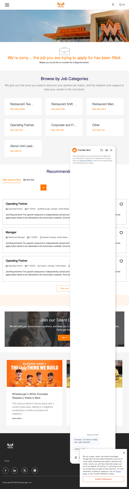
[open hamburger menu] (7, 5)
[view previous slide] (43, 187)
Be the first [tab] (28, 180)
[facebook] (6, 470)
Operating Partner (16, 204)
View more (64, 289)
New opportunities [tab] (12, 180)
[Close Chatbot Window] (111, 150)
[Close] (124, 453)
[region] (92, 304)
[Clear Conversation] (102, 150)
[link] (64, 338)
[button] (113, 4)
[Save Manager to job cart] (121, 233)
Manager (11, 232)
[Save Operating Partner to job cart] (121, 204)
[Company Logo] (61, 5)
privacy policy (85, 161)
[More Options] (75, 457)
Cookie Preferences (103, 479)
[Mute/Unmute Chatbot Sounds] (106, 150)
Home (7, 461)
